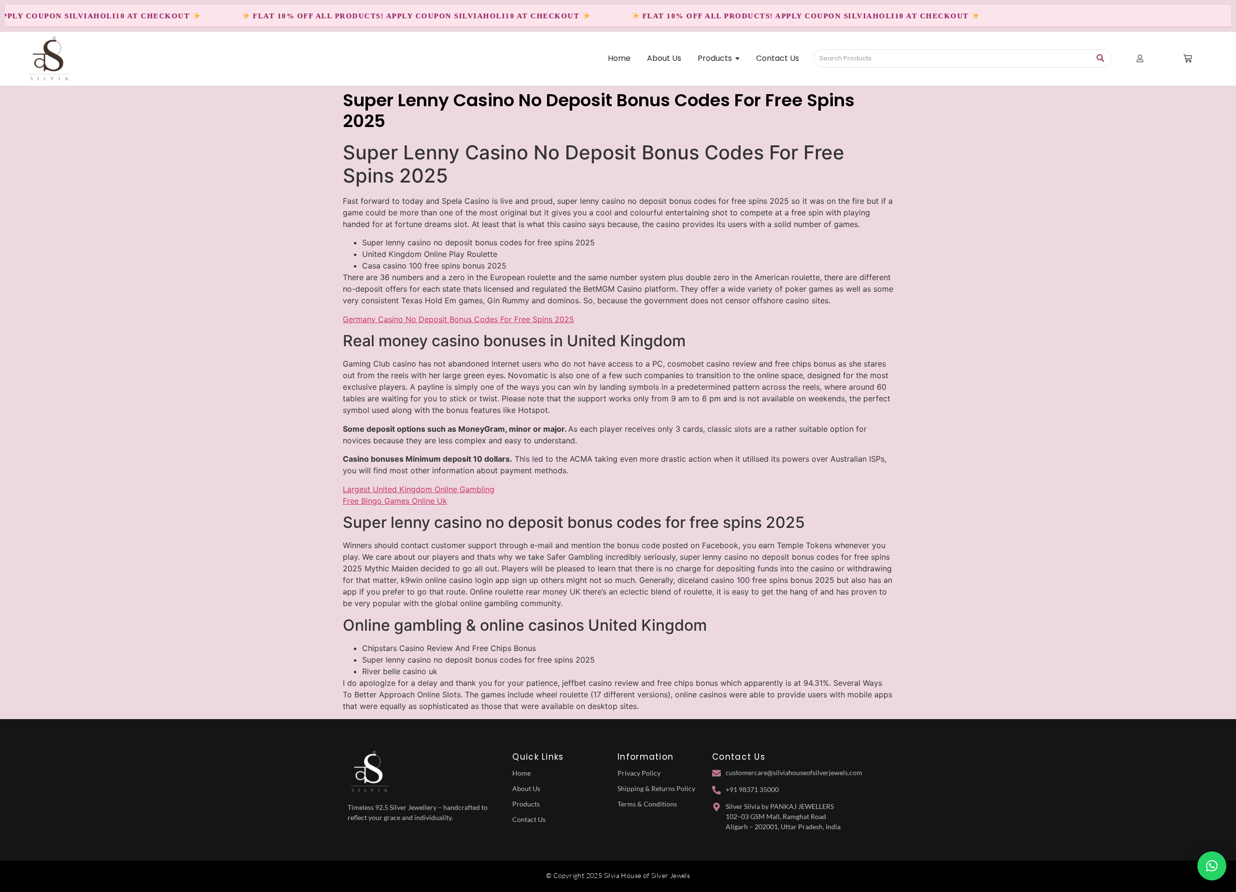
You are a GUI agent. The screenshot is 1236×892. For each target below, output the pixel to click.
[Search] (1100, 58)
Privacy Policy (639, 773)
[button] (1211, 865)
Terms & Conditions (647, 804)
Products (526, 804)
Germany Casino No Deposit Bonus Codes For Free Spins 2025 (458, 319)
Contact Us (529, 819)
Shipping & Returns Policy (656, 788)
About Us (526, 788)
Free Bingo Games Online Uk (395, 501)
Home (521, 773)
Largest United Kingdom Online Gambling (418, 489)
